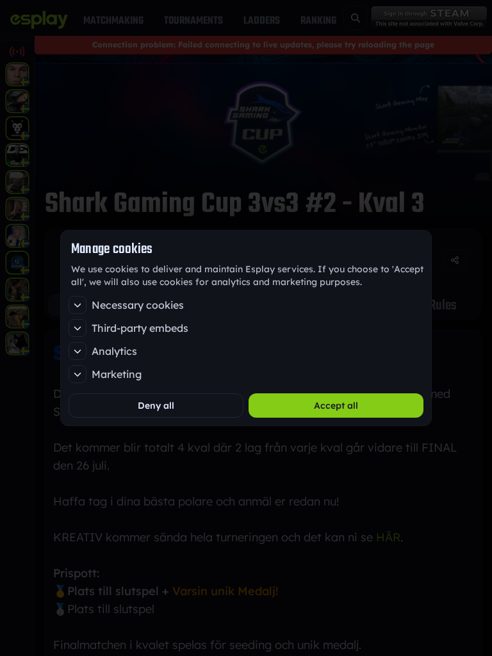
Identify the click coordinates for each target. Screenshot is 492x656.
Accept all (336, 405)
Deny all (156, 405)
